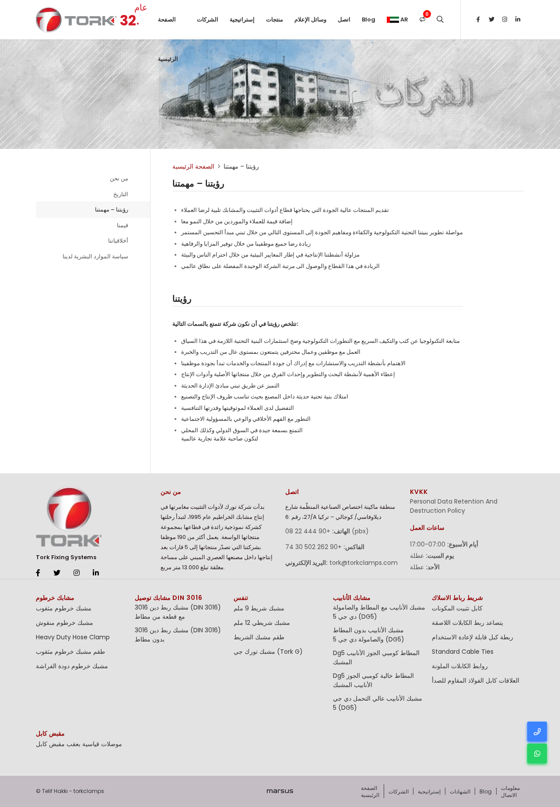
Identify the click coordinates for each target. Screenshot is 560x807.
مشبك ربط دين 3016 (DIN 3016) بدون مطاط (178, 635)
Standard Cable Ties (463, 651)
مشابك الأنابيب (352, 597)
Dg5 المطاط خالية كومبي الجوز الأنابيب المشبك (373, 680)
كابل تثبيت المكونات (457, 608)
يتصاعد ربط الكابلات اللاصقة (467, 622)
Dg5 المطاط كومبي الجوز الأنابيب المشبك (376, 657)
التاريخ (120, 194)
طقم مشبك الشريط (259, 637)
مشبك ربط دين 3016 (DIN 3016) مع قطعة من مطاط (178, 612)
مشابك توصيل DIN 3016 (169, 597)
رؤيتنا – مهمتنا (111, 209)
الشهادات (460, 791)
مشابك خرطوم (55, 597)
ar (403, 19)
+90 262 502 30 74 (313, 547)
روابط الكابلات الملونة (460, 666)
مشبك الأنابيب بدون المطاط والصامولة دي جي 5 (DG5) (368, 635)
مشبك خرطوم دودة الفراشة (72, 666)
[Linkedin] (517, 19)
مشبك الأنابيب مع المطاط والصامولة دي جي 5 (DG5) (379, 612)
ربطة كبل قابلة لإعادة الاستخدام (472, 637)
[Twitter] (491, 19)
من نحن (119, 178)
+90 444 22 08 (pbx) (327, 531)
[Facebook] (478, 19)
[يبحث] (440, 19)
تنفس (241, 597)
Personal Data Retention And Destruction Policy (453, 506)
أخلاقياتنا (118, 240)
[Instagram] (504, 19)
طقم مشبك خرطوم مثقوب (70, 651)
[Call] (537, 731)
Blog (368, 19)
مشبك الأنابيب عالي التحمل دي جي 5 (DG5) (377, 703)
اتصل (344, 19)
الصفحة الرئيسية (168, 27)
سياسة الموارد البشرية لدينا (95, 256)
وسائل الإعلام (310, 19)
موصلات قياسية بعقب (94, 744)
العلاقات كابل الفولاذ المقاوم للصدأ (475, 680)
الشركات (207, 19)
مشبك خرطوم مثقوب (63, 608)
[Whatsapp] (537, 753)
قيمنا (122, 225)
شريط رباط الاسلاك (457, 597)
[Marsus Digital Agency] (280, 791)
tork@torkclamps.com (363, 562)
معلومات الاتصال (510, 791)
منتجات (274, 19)
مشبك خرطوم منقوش (64, 622)
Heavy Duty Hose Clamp (73, 637)
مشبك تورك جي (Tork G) (268, 651)
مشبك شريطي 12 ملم (262, 622)
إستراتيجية (242, 19)
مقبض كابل (50, 733)
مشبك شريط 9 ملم (259, 608)
